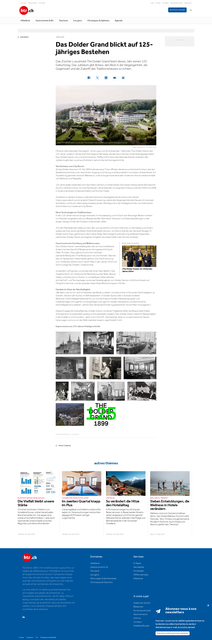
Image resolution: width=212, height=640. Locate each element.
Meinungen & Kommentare (103, 578)
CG (37, 637)
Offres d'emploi (32, 3)
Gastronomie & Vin (44, 20)
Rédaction (138, 606)
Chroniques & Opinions (98, 20)
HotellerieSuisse (141, 625)
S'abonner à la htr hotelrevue (147, 603)
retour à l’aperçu (65, 445)
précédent (24, 37)
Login (152, 3)
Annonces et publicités (144, 610)
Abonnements (140, 614)
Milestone (138, 578)
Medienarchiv (188, 3)
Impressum (29, 637)
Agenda (118, 20)
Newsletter (165, 3)
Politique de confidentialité (48, 637)
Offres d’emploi (140, 574)
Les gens (77, 20)
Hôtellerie (25, 20)
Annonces (23, 3)
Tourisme (63, 20)
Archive (137, 618)
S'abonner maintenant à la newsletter (173, 633)
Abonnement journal (176, 3)
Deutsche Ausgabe (177, 10)
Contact (137, 622)
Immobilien (42, 3)
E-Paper (158, 3)
